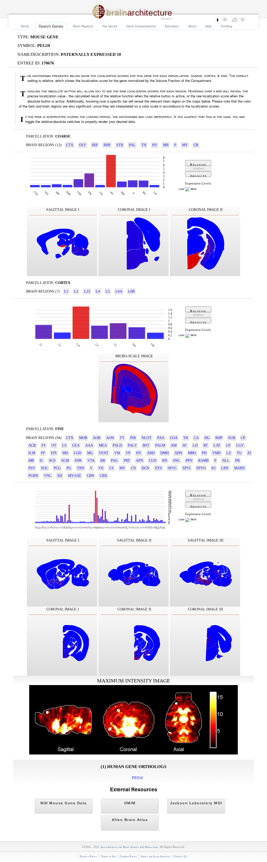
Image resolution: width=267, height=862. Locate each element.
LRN (224, 468)
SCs (52, 460)
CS (111, 468)
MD (65, 453)
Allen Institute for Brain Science (120, 847)
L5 (108, 291)
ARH (151, 453)
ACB (32, 445)
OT (53, 445)
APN (139, 460)
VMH (216, 453)
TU (239, 453)
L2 (76, 291)
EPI (54, 453)
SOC (44, 468)
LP (228, 445)
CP (243, 438)
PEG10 (137, 777)
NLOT (146, 438)
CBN (90, 475)
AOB (96, 438)
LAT (217, 445)
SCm (65, 460)
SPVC (172, 468)
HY (154, 145)
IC (41, 460)
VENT (103, 453)
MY (185, 145)
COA (174, 438)
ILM (31, 453)
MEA (103, 445)
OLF (82, 145)
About (192, 26)
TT (122, 438)
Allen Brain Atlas (130, 820)
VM (117, 453)
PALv (132, 445)
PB (237, 460)
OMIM (130, 803)
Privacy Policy (88, 856)
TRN (80, 468)
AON (110, 438)
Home (25, 26)
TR (185, 438)
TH (143, 145)
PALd (117, 445)
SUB (231, 438)
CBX (103, 475)
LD (195, 445)
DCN (145, 468)
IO (213, 468)
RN (164, 460)
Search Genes (51, 26)
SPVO (201, 468)
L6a (119, 291)
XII (59, 475)
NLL (225, 460)
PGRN (33, 475)
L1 (66, 291)
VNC (47, 475)
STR (119, 145)
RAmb (203, 460)
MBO (192, 453)
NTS (158, 468)
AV (184, 445)
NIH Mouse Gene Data (63, 803)
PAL (132, 145)
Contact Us (180, 856)
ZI (249, 453)
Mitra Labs (151, 847)
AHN (178, 453)
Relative (198, 164)
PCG (57, 468)
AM (174, 445)
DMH (164, 453)
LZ (228, 453)
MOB (83, 438)
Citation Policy (128, 856)
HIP (95, 145)
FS (43, 445)
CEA (76, 445)
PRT (127, 460)
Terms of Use (108, 856)
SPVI (187, 468)
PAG (114, 460)
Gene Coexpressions (141, 26)
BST (146, 445)
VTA (91, 460)
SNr (78, 460)
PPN (189, 460)
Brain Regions (83, 26)
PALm (160, 445)
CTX (69, 145)
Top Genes (109, 26)
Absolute (198, 175)
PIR (133, 438)
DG (207, 438)
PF (43, 453)
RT (205, 445)
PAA (160, 438)
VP (128, 453)
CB (195, 145)
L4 (98, 291)
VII (101, 468)
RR (102, 460)
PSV (31, 468)
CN (133, 468)
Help (208, 26)
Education (172, 26)
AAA (89, 445)
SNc (176, 460)
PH (204, 453)
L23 (87, 291)
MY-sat (74, 475)
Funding (226, 26)
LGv (240, 445)
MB (165, 145)
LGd (77, 453)
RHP (107, 145)
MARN (239, 468)
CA (196, 438)
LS (64, 445)
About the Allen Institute (155, 856)
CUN (152, 460)
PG (68, 468)
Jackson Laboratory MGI (196, 803)
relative (198, 168)
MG (90, 453)
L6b (131, 291)
